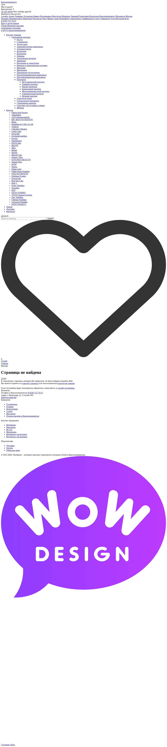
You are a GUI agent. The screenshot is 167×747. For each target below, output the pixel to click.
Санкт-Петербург (61, 19)
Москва (129, 16)
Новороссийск (15, 19)
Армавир (19, 16)
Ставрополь (105, 19)
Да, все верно (7, 11)
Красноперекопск (107, 16)
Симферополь (87, 19)
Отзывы (9, 407)
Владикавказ (46, 16)
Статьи (9, 411)
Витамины (11, 425)
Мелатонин (11, 432)
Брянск (36, 16)
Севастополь (75, 19)
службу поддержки (66, 388)
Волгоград (56, 16)
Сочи (96, 19)
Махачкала (120, 16)
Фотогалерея (12, 409)
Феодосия (119, 19)
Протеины (11, 427)
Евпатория (84, 16)
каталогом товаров (66, 383)
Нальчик (5, 19)
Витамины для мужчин (16, 434)
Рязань (50, 19)
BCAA (9, 430)
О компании (11, 404)
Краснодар (94, 16)
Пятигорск (27, 19)
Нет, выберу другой (22, 11)
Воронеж (66, 16)
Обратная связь (13, 450)
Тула (113, 19)
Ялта (126, 19)
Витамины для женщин (16, 437)
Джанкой (75, 16)
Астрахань (28, 16)
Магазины (10, 414)
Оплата (9, 448)
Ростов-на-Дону (40, 19)
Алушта (4, 16)
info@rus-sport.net (8, 397)
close (3, 4)
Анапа (11, 16)
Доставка (10, 446)
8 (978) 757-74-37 (8, 21)
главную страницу (30, 383)
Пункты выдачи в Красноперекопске (22, 416)
